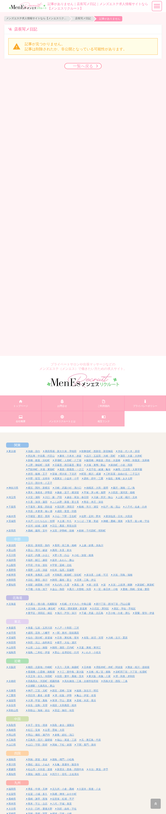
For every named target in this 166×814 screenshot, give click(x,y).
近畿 (17, 661)
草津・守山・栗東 (62, 700)
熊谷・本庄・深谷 (93, 502)
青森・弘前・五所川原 (40, 627)
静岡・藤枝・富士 (62, 579)
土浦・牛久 (66, 521)
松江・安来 (34, 730)
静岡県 (12, 579)
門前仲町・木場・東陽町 (41, 469)
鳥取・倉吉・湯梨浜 (63, 725)
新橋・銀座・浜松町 (39, 460)
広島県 (12, 739)
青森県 (12, 627)
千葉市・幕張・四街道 (40, 506)
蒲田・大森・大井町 (131, 455)
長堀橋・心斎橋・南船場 (41, 671)
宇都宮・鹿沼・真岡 (39, 516)
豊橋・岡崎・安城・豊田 (136, 589)
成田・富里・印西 (67, 511)
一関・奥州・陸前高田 (67, 632)
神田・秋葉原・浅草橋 (137, 460)
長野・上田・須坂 (37, 570)
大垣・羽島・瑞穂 (122, 574)
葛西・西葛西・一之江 (72, 469)
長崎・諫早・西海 (37, 798)
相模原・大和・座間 (97, 487)
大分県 (12, 808)
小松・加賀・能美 (84, 555)
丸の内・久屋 (62, 584)
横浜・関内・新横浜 (39, 487)
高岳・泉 (79, 584)
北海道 (17, 597)
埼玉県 (12, 497)
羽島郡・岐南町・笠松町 (68, 574)
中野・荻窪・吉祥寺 (39, 478)
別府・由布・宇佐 (67, 808)
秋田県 (12, 642)
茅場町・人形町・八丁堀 (68, 460)
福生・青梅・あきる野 (120, 478)
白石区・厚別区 (100, 608)
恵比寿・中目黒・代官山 (41, 455)
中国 (17, 718)
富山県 (12, 550)
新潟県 (12, 545)
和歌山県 (13, 710)
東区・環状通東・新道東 (73, 608)
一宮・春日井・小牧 (107, 589)
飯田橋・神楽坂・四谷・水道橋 (103, 460)
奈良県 (12, 705)
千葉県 (12, 506)
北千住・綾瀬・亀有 (100, 469)
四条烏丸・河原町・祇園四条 (44, 681)
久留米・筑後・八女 (90, 789)
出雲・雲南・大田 (54, 730)
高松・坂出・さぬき (39, 764)
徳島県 (12, 759)
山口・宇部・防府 (37, 744)
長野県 (12, 570)
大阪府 (12, 667)
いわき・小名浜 (92, 652)
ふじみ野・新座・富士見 (65, 502)
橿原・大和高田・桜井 (64, 705)
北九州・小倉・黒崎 (63, 789)
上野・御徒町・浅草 (39, 465)
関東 (17, 445)
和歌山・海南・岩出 (39, 710)
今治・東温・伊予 (98, 769)
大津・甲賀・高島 (37, 700)
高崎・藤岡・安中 (37, 530)
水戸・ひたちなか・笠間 (41, 521)
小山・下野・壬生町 (66, 516)
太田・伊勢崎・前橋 (63, 530)
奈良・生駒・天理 (37, 705)
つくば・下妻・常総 (87, 521)
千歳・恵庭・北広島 (92, 613)
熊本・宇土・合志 (37, 803)
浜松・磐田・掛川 (37, 579)
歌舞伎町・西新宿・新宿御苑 (97, 451)
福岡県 (12, 789)
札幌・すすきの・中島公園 (76, 604)
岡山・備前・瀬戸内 (39, 734)
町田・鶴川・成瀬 (91, 473)
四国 (17, 753)
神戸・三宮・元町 (37, 690)
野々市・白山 (62, 555)
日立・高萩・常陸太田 (64, 525)
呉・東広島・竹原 (91, 739)
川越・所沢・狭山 (103, 497)
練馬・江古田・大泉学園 (128, 469)
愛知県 (12, 584)
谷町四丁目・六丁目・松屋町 (131, 671)
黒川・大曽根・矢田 (80, 589)
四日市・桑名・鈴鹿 (39, 695)
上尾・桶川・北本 (127, 497)
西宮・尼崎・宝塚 (62, 690)
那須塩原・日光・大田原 (119, 516)
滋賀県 (12, 700)
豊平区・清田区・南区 (40, 613)
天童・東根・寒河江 (90, 647)
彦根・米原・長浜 (86, 700)
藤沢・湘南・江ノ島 (124, 487)
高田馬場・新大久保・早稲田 (61, 451)
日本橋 (87, 667)
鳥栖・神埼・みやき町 (64, 794)
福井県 (12, 560)
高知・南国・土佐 (37, 774)
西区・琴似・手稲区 (125, 608)
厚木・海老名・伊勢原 (40, 492)
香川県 (12, 764)
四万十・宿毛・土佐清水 (65, 774)
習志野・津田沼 (65, 506)
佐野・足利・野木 (91, 516)
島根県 (12, 730)
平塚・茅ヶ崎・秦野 (95, 492)
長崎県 (12, 798)
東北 (17, 621)
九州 (17, 782)
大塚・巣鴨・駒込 (96, 465)
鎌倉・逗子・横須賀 (68, 492)
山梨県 (12, 565)
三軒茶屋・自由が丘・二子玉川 (123, 473)
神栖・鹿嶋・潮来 (113, 521)
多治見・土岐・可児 (97, 574)
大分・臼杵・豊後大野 (40, 808)
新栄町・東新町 (145, 584)
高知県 (12, 774)
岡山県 (12, 734)
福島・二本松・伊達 (39, 652)
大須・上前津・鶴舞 (121, 584)
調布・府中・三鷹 (93, 478)
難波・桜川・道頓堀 (138, 667)
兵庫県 (12, 690)
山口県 (12, 744)
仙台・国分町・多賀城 (40, 637)
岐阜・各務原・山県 (39, 574)
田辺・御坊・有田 (64, 710)
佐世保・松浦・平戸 (63, 798)
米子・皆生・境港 (37, 725)
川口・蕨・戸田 (53, 497)
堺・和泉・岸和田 (125, 676)
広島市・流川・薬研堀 (40, 739)
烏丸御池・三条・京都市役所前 (81, 681)
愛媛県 (12, 769)
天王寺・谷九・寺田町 (40, 676)
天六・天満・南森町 (68, 667)
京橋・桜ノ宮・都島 (100, 671)
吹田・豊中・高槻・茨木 (70, 676)
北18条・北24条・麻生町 (41, 608)
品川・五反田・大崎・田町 (100, 455)
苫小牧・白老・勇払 (119, 613)
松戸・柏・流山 (111, 506)
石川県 (12, 555)
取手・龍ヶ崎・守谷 (138, 521)
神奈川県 (13, 487)
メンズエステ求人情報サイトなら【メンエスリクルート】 (36, 18)
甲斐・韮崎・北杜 (62, 565)
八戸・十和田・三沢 (68, 627)
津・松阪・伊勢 (63, 695)
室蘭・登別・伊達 (144, 613)
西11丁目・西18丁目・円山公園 (113, 604)
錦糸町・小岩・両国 (121, 465)
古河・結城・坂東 (37, 525)
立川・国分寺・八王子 (40, 483)
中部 (17, 539)
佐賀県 (12, 794)
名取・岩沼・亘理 (93, 637)
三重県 (12, 695)
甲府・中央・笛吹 (37, 565)
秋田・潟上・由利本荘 (40, 642)
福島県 (12, 652)
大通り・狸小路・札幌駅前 (42, 604)
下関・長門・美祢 (86, 744)
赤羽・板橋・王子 (37, 473)
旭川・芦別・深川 (67, 613)
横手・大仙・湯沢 (67, 642)
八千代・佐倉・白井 (136, 506)
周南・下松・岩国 (62, 744)
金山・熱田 (58, 589)
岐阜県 (12, 574)
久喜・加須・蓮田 (37, 502)
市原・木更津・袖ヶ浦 (40, 511)
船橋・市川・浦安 (88, 506)
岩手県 (12, 632)
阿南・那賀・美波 (37, 759)
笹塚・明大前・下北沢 (64, 473)
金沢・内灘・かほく (39, 555)
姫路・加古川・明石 (87, 690)
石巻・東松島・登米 (68, 637)
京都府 (12, 681)
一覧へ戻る (83, 66)
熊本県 (12, 803)
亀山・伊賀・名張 (86, 695)
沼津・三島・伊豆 (86, 579)
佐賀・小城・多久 (37, 794)
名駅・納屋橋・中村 (39, 584)
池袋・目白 (34, 451)
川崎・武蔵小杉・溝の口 (68, 487)
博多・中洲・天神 (37, 789)
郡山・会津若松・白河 (67, 652)
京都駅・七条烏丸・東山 (41, 685)
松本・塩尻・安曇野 (63, 570)
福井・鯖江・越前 (37, 560)
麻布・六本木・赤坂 (70, 455)
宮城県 (12, 637)
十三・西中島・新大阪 (72, 671)
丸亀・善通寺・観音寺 (67, 764)
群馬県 (12, 530)
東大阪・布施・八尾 (100, 676)
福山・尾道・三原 (67, 739)
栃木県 (12, 516)
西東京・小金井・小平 (67, 478)
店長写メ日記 (83, 18)
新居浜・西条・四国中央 (70, 769)
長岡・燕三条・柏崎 (66, 545)
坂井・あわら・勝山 (63, 560)
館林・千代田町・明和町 (92, 530)
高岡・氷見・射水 (62, 550)
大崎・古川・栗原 (118, 637)
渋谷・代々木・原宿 (129, 451)
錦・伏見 (93, 584)
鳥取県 (12, 725)
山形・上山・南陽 (37, 647)
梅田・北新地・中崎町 (40, 667)
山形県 (12, 647)
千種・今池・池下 (37, 589)
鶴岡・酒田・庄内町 (63, 647)
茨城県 (12, 521)
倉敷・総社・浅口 (64, 734)
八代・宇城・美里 (62, 803)
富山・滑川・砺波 (37, 550)
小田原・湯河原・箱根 (123, 492)
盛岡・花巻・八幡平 (39, 632)
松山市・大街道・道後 (40, 769)
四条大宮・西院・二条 (115, 681)
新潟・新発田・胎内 (39, 545)
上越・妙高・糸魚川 (92, 545)
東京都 (12, 451)
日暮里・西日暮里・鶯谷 (68, 465)
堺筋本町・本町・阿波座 (109, 667)
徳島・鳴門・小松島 (63, 759)
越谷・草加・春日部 (78, 497)
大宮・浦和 (34, 497)
